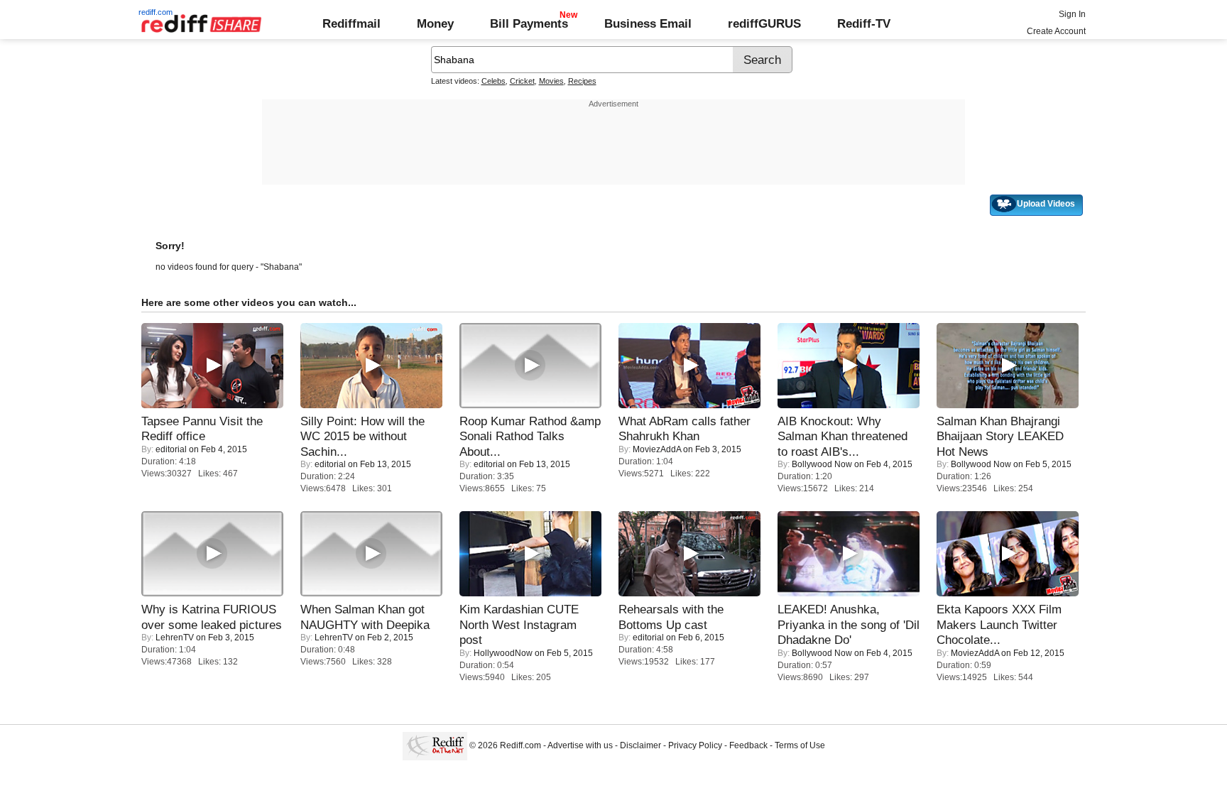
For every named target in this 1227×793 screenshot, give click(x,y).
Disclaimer (640, 745)
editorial (171, 449)
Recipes (582, 81)
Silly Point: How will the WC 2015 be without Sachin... (362, 436)
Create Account (1056, 31)
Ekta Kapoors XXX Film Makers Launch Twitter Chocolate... (999, 624)
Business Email (648, 23)
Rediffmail (351, 23)
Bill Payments (529, 23)
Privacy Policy (695, 745)
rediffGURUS (764, 23)
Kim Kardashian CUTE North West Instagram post (519, 624)
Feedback (748, 745)
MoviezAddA (657, 449)
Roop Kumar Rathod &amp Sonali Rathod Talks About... (530, 436)
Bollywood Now (822, 464)
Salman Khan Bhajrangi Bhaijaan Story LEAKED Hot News (1000, 436)
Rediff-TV (863, 23)
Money (435, 23)
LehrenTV (175, 637)
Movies (551, 81)
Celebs (493, 81)
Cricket (522, 81)
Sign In (1072, 14)
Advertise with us (580, 745)
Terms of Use (800, 745)
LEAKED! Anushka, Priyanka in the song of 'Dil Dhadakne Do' (849, 624)
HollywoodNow (503, 653)
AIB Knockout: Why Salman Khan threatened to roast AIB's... (842, 436)
